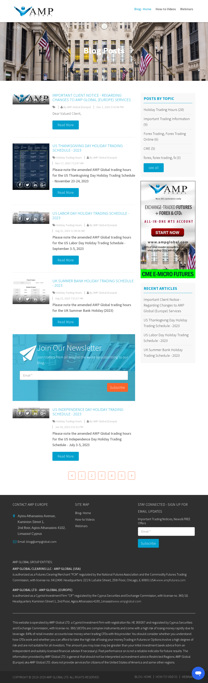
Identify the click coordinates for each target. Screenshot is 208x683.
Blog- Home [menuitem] (142, 9)
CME (149, 148)
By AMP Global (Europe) (77, 107)
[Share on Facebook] (20, 99)
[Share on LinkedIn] (35, 99)
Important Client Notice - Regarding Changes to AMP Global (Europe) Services (91, 97)
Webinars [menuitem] (186, 9)
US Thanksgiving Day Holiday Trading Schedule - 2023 (87, 148)
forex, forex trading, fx (162, 157)
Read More (65, 125)
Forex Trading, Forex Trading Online (165, 136)
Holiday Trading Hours (69, 157)
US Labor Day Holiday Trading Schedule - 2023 (90, 215)
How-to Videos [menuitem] (166, 9)
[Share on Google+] (43, 99)
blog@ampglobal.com (41, 542)
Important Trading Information (167, 121)
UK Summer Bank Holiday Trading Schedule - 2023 (93, 283)
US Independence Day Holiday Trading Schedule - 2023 (87, 411)
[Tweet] (27, 99)
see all (154, 167)
